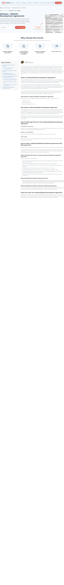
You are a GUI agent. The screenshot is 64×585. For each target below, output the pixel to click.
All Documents (36, 2)
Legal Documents (7, 7)
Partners (45, 2)
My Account (58, 2)
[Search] (53, 3)
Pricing (41, 2)
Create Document (20, 27)
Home (1, 7)
